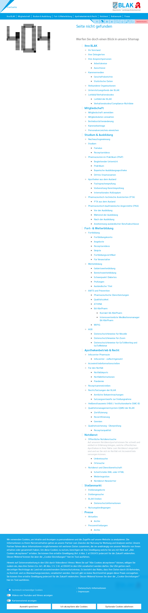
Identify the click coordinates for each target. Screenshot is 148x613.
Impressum (83, 591)
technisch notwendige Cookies (27, 589)
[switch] (13, 587)
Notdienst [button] (141, 21)
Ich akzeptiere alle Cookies (74, 606)
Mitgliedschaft (24, 16)
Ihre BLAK (11, 16)
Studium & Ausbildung (42, 16)
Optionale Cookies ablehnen (119, 606)
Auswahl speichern (29, 606)
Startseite (12, 7)
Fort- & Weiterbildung (63, 16)
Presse (127, 16)
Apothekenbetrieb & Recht (86, 16)
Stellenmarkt (116, 16)
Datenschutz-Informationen (92, 587)
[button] (97, 21)
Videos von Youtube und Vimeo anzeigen (32, 595)
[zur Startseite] (126, 5)
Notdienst (104, 16)
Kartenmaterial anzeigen (24, 600)
